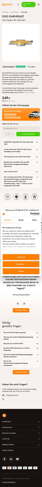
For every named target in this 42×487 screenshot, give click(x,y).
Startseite (5, 12)
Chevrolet (24, 12)
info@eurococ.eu (12, 395)
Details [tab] (21, 220)
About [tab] (34, 220)
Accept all (21, 257)
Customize (20, 264)
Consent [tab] (7, 220)
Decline (21, 271)
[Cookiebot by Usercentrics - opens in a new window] (30, 214)
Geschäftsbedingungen (8, 478)
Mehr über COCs (21, 310)
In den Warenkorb (28, 134)
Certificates (15, 12)
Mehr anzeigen (29, 92)
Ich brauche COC (27, 4)
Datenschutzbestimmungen (22, 478)
